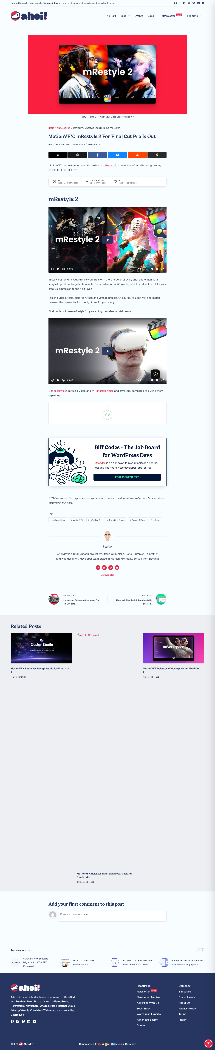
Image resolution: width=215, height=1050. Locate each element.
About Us (184, 1003)
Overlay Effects (138, 519)
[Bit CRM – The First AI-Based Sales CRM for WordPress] (114, 962)
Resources (143, 986)
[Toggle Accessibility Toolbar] (208, 1043)
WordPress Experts (149, 1014)
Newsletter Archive (148, 997)
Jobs (151, 16)
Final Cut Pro (94, 144)
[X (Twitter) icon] (117, 567)
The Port (110, 16)
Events (139, 16)
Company (184, 986)
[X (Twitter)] (189, 3)
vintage (155, 519)
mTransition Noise (102, 391)
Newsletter (172, 16)
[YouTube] (203, 3)
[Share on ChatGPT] (77, 155)
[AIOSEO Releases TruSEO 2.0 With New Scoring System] (164, 962)
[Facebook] (184, 3)
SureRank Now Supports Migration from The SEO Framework (35, 962)
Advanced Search (147, 1019)
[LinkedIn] (198, 3)
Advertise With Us (148, 1003)
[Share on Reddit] (137, 155)
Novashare (32, 1005)
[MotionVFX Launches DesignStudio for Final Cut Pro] (41, 648)
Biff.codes (99, 463)
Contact (142, 1025)
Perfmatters (18, 1005)
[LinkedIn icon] (104, 567)
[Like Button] (107, 415)
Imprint (183, 1019)
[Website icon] (110, 567)
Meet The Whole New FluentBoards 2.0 (83, 962)
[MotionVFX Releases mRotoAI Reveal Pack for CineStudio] (107, 751)
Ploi (52, 1005)
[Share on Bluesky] (117, 155)
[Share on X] (58, 155)
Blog (124, 16)
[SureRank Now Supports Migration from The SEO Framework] (15, 962)
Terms (182, 1014)
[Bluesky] (193, 3)
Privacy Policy (187, 1008)
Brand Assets (187, 997)
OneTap (44, 1005)
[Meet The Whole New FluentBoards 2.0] (65, 962)
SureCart (69, 997)
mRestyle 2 (109, 165)
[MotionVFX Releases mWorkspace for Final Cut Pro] (173, 648)
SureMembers (24, 1001)
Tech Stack (143, 1008)
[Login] (175, 3)
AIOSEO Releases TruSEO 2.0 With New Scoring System (187, 962)
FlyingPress (61, 1001)
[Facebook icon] (98, 567)
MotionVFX (77, 519)
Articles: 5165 (107, 575)
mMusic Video (57, 519)
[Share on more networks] (157, 155)
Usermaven (17, 1014)
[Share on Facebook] (97, 155)
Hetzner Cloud (66, 1005)
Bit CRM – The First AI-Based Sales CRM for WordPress (137, 962)
